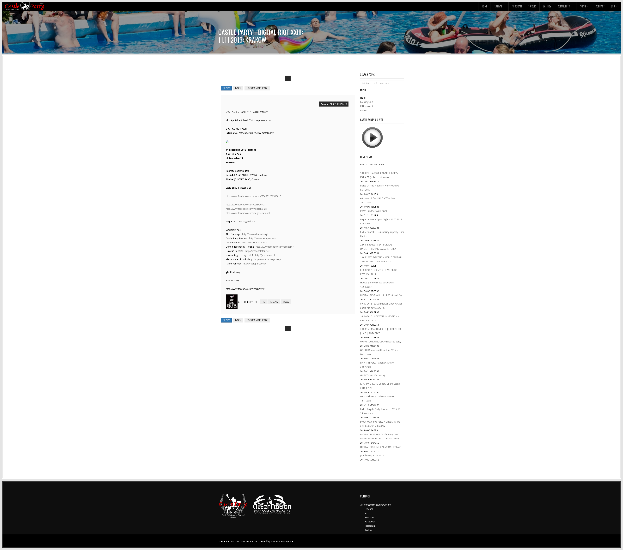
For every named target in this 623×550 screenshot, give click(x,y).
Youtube (369, 517)
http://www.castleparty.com (263, 238)
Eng (613, 6)
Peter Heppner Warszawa (373, 210)
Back (238, 88)
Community (563, 6)
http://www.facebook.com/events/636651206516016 (253, 196)
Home (484, 6)
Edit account (366, 106)
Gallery (547, 6)
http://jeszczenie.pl (265, 255)
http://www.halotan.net (257, 250)
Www (286, 301)
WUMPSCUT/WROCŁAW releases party (380, 341)
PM (263, 301)
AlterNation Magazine (282, 541)
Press (583, 6)
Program (517, 6)
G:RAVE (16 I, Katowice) (372, 375)
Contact (600, 6)
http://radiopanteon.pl (255, 263)
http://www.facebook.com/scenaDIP (275, 246)
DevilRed (253, 302)
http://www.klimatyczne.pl (268, 259)
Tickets (532, 6)
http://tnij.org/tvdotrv (244, 221)
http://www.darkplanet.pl (255, 242)
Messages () (366, 101)
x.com (368, 513)
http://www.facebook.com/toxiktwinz (245, 204)
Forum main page (257, 88)
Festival (498, 6)
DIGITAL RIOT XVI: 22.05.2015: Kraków (380, 446)
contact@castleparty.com (377, 504)
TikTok (368, 530)
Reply (226, 88)
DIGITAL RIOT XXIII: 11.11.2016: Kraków (381, 295)
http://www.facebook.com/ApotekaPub (246, 208)
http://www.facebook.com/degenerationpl (248, 213)
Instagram (370, 525)
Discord (369, 508)
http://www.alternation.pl (255, 234)
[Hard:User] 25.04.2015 (372, 455)
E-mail (274, 301)
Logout (364, 110)
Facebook (370, 521)
